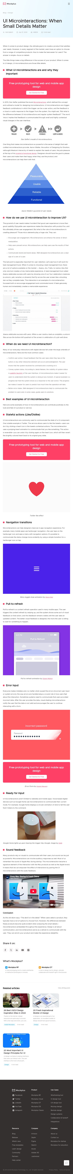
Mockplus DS (36, 1106)
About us (54, 1134)
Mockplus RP (36, 1095)
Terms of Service (64, 1170)
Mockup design (56, 1106)
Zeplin (33, 1137)
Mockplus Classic (37, 1110)
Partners (15, 1156)
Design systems (56, 1114)
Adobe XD (35, 1152)
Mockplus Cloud (37, 1099)
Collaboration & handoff (59, 1118)
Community (16, 1152)
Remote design (56, 1110)
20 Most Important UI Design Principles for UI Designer (14, 1053)
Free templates (17, 1145)
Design (10, 13)
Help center (16, 1160)
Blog (5, 13)
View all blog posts (64, 988)
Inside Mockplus (9, 1024)
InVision (34, 1134)
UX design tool (56, 1103)
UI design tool (56, 1099)
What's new (16, 1141)
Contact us (55, 1137)
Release (15, 1137)
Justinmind (35, 1156)
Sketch (33, 1145)
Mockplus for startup (58, 1141)
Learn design (16, 1149)
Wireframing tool (57, 1095)
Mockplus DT (36, 1103)
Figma (33, 1141)
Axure (33, 1149)
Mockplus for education (59, 1145)
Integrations (55, 1121)
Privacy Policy (53, 1170)
